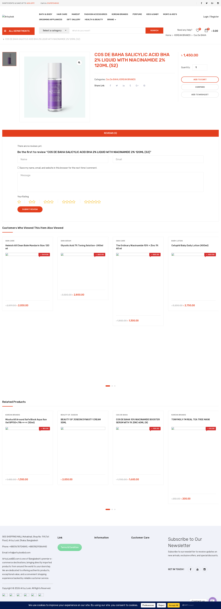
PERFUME (137, 14)
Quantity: (185, 67)
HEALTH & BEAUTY (94, 19)
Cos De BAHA (112, 79)
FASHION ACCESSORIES (95, 14)
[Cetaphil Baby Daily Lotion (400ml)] (193, 275)
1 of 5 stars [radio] (21, 201)
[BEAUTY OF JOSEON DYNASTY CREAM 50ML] (83, 449)
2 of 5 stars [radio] (34, 201)
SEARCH (154, 30)
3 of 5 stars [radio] (51, 201)
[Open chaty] (213, 601)
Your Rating (23, 196)
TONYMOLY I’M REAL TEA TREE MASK (190, 419)
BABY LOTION (177, 241)
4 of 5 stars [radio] (71, 201)
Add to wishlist (200, 94)
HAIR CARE (62, 14)
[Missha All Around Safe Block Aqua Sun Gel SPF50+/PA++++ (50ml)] (27, 449)
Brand (111, 19)
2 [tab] (112, 386)
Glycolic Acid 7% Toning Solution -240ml (82, 245)
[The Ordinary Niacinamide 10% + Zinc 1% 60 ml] (138, 283)
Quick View (27, 293)
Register (214, 16)
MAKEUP (76, 14)
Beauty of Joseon (69, 415)
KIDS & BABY (152, 14)
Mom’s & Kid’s (170, 14)
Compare (200, 87)
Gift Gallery (73, 19)
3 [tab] (114, 386)
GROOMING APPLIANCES (50, 19)
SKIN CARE (9, 241)
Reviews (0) (110, 133)
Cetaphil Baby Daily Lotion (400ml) (190, 245)
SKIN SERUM (66, 241)
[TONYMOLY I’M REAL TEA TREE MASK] (193, 459)
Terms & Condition (70, 547)
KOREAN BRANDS (120, 14)
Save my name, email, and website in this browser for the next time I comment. (58, 168)
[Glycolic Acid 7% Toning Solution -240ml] (83, 270)
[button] (206, 31)
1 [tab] (108, 386)
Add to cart (200, 79)
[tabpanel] (27, 276)
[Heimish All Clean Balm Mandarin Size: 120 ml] (27, 275)
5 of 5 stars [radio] (95, 201)
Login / (206, 16)
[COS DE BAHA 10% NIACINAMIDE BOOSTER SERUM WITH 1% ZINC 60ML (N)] (138, 449)
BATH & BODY (45, 14)
